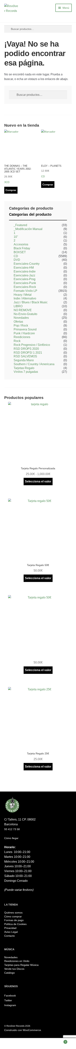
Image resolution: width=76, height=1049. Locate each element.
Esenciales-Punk (25, 283)
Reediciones (22, 337)
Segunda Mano (24, 360)
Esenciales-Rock (25, 286)
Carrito (58, 1041)
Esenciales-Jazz (24, 275)
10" (16, 236)
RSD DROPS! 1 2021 (28, 352)
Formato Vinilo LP (25, 290)
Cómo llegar (11, 838)
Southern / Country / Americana (34, 364)
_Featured (20, 225)
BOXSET (20, 252)
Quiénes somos (13, 912)
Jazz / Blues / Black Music (31, 302)
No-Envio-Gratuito (25, 314)
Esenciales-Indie (25, 271)
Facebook (10, 995)
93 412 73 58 (12, 829)
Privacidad (10, 927)
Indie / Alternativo (25, 298)
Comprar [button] (11, 190)
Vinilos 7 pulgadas (26, 371)
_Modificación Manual (28, 229)
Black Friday (22, 248)
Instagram (10, 1005)
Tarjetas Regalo (24, 368)
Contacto (9, 935)
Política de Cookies (15, 924)
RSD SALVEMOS (25, 356)
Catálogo (9, 972)
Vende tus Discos (14, 968)
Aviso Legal (11, 931)
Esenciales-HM (24, 267)
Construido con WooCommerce (22, 1030)
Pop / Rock (21, 325)
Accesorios (21, 244)
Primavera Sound (25, 329)
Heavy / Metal (23, 294)
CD (16, 256)
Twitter (8, 1000)
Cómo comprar (13, 916)
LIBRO (18, 306)
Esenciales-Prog (24, 279)
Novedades (21, 317)
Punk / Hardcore (24, 333)
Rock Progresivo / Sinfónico (32, 344)
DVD (17, 259)
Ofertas (18, 321)
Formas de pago (14, 920)
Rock (17, 340)
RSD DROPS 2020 (26, 348)
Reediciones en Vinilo (16, 961)
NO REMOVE (23, 310)
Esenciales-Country (26, 263)
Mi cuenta (12, 1043)
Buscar (38, 1043)
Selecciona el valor (38, 481)
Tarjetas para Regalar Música (21, 964)
